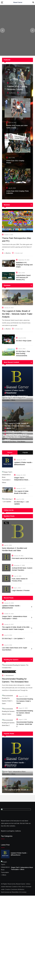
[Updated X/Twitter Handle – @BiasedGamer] (7, 462)
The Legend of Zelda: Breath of (16, 790)
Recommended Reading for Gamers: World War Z (24, 724)
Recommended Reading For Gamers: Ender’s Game (24, 701)
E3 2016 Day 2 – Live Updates (12, 638)
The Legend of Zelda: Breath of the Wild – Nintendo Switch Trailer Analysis (17, 314)
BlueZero (13, 93)
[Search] (33, 2)
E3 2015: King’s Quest (23, 341)
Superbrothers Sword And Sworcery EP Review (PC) (23, 277)
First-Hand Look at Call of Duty (22, 558)
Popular (25, 452)
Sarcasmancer (10, 675)
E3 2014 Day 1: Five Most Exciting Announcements (23, 353)
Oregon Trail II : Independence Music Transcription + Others (21, 480)
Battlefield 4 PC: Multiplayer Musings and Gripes (24, 265)
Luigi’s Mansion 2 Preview (20, 590)
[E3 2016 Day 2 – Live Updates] (7, 501)
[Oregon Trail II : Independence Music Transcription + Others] (7, 477)
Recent (9, 452)
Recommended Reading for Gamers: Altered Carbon (24, 713)
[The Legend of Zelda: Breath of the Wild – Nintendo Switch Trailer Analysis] (7, 490)
